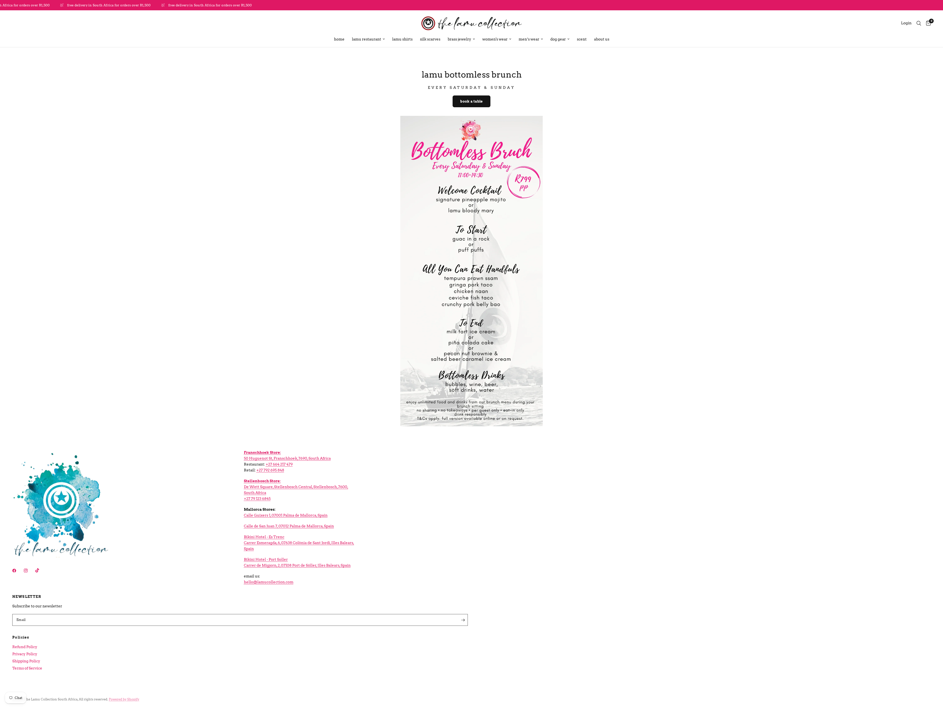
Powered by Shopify (124, 699)
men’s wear (529, 39)
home (339, 39)
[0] (927, 23)
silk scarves (430, 39)
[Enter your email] (463, 620)
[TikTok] (40, 570)
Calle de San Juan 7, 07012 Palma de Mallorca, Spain (289, 526)
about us (601, 39)
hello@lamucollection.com (268, 582)
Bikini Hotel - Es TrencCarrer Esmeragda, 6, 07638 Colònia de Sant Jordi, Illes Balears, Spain (299, 543)
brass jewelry (459, 39)
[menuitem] (339, 39)
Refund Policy (24, 647)
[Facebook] (17, 570)
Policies (20, 637)
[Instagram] (29, 570)
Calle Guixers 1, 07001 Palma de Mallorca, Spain (286, 515)
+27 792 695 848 (270, 470)
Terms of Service (27, 668)
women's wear (495, 39)
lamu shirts (402, 39)
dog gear (558, 39)
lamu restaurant (366, 39)
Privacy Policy (24, 654)
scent (582, 39)
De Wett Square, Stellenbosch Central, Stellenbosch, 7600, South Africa (296, 487)
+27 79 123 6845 (257, 498)
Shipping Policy (26, 661)
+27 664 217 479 (279, 464)
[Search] (919, 23)
